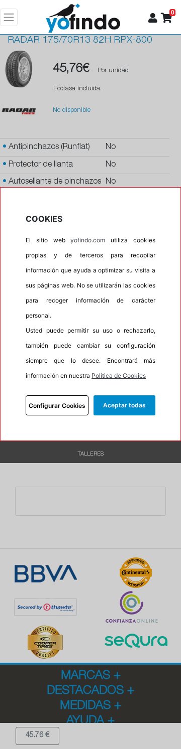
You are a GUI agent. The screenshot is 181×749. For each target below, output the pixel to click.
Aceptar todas (124, 405)
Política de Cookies (119, 375)
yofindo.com (87, 240)
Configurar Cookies (57, 405)
